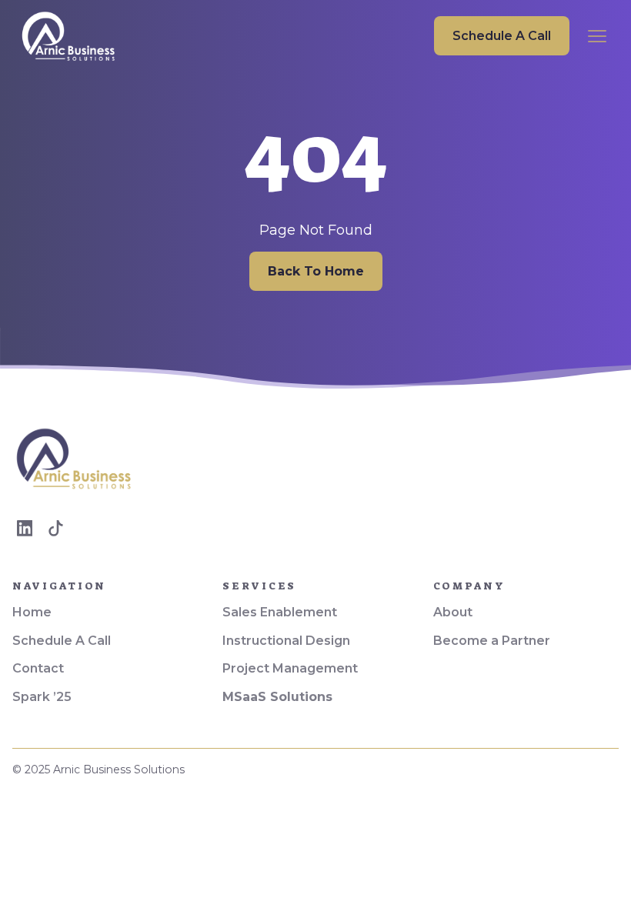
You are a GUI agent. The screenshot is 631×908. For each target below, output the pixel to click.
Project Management (290, 668)
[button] (597, 36)
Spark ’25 (42, 696)
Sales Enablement (279, 612)
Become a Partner (491, 640)
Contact (38, 668)
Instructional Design (286, 640)
